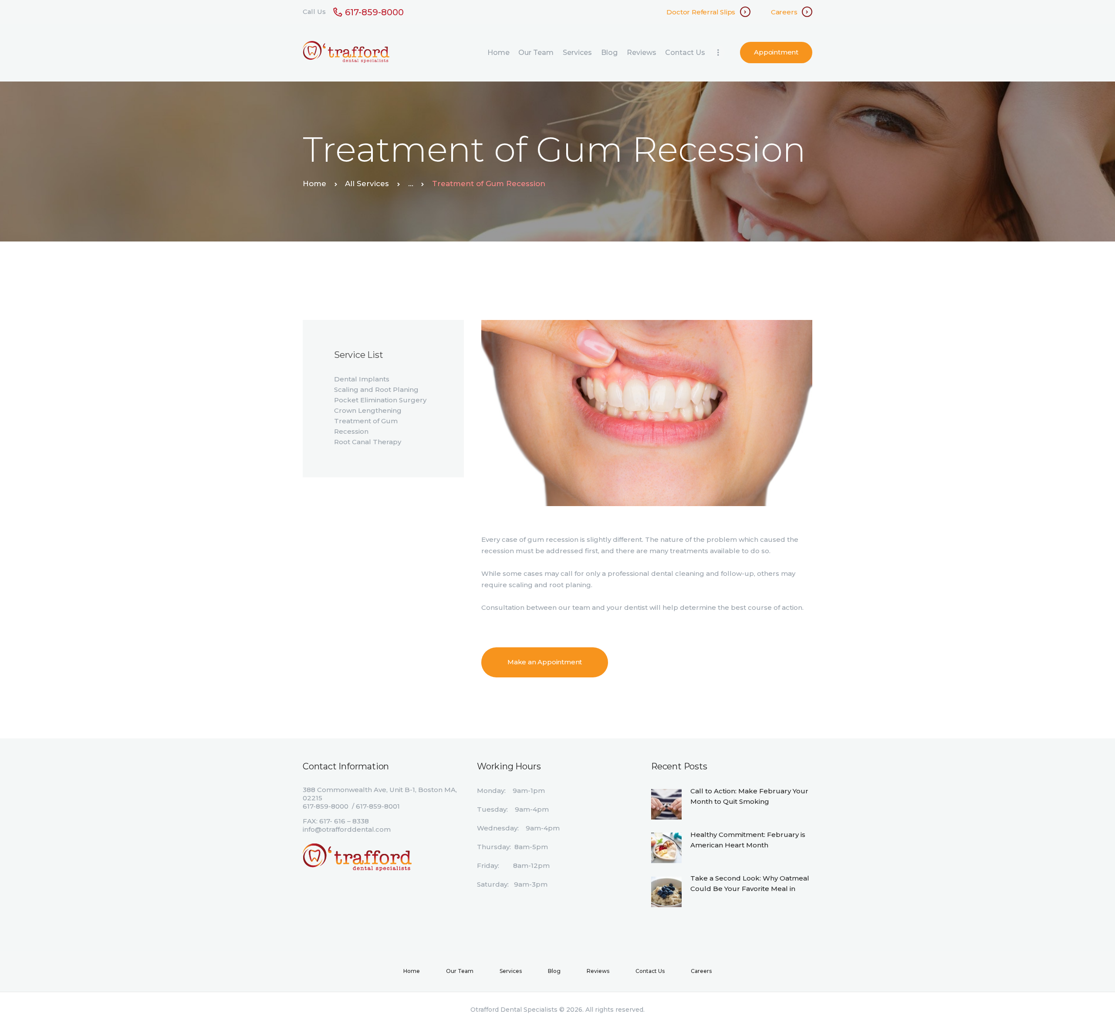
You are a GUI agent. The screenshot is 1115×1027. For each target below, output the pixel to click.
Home (314, 183)
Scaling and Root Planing (376, 389)
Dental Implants (361, 379)
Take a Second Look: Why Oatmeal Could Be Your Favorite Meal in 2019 (749, 888)
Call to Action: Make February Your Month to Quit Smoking (749, 796)
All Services (367, 183)
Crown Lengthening (368, 410)
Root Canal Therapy (367, 442)
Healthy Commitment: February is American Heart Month (747, 839)
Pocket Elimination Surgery (380, 400)
